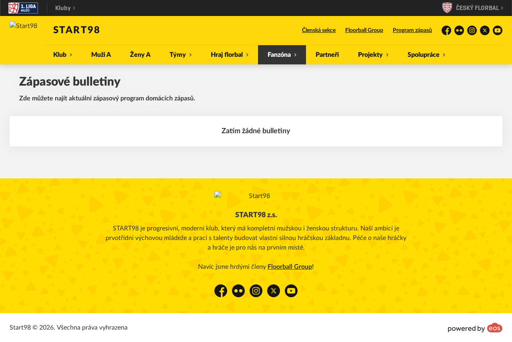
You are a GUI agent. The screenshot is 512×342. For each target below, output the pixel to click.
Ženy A (140, 55)
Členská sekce (319, 30)
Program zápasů (412, 30)
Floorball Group (364, 30)
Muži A (101, 55)
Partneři (327, 55)
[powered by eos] (475, 327)
